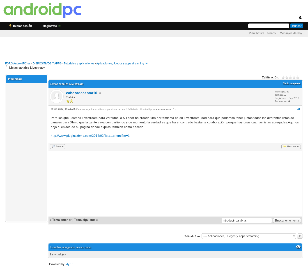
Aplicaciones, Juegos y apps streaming (120, 63)
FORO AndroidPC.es (17, 63)
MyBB (69, 264)
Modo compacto (292, 83)
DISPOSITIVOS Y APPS (47, 63)
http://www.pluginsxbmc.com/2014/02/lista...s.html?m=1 (90, 135)
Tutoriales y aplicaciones (79, 63)
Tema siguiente (84, 220)
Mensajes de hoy (291, 33)
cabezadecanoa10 (81, 93)
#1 (298, 109)
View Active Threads (262, 33)
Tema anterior (61, 220)
